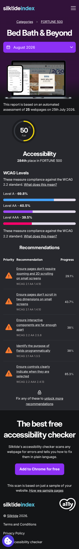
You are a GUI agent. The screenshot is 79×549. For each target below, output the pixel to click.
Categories (24, 22)
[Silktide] (19, 8)
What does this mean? (40, 184)
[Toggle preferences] (8, 541)
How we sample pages (46, 490)
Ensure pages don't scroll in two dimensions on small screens (36, 299)
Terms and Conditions (19, 524)
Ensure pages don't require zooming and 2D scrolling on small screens (36, 273)
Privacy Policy (14, 533)
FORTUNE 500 (52, 22)
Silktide (12, 516)
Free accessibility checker (22, 542)
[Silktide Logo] (19, 504)
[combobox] (39, 47)
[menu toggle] (73, 8)
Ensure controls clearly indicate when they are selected (33, 371)
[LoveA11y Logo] (67, 505)
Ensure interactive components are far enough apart (36, 324)
